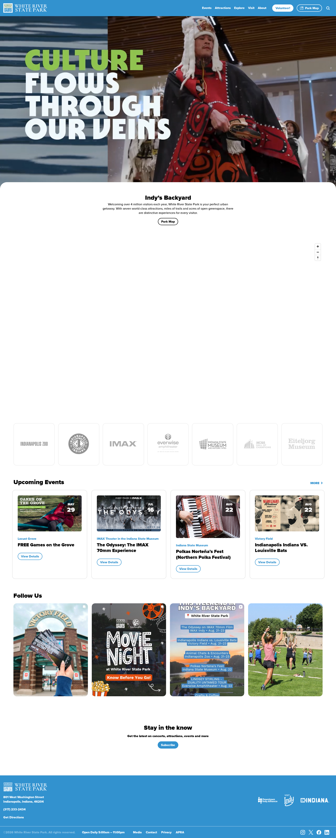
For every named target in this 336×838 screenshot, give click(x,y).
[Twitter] (311, 832)
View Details (30, 562)
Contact (151, 832)
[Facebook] (319, 832)
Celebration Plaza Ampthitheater (278, 538)
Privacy (166, 832)
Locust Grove (185, 538)
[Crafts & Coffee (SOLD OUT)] (208, 513)
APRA (180, 832)
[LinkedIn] (327, 832)
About (262, 8)
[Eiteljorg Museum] (302, 444)
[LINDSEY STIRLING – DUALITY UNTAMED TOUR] (129, 512)
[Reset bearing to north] (318, 258)
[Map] (168, 326)
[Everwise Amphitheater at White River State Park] (168, 444)
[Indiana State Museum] (212, 444)
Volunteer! (283, 8)
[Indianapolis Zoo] (34, 444)
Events (207, 8)
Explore (239, 8)
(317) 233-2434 (14, 809)
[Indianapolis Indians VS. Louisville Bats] (49, 513)
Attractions (223, 8)
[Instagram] (302, 832)
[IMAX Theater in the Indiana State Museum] (123, 444)
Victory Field (26, 538)
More (315, 483)
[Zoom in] (318, 246)
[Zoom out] (318, 252)
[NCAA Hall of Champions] (257, 444)
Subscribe (168, 745)
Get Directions (13, 817)
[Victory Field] (78, 444)
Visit (251, 8)
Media (137, 832)
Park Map (312, 8)
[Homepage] (25, 8)
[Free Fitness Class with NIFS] (287, 513)
